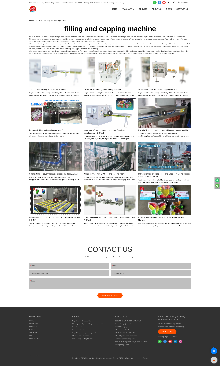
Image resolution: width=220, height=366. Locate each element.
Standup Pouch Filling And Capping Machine (47, 89)
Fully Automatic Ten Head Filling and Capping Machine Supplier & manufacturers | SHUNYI (164, 175)
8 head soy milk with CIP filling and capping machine (105, 174)
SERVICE (143, 9)
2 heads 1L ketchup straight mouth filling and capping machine (163, 130)
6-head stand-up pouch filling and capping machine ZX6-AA (53, 174)
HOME (114, 9)
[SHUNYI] (217, 180)
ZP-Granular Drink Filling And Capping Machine (157, 89)
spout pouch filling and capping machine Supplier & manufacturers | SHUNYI (104, 131)
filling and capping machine (56, 21)
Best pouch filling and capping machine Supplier (49, 130)
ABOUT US (157, 9)
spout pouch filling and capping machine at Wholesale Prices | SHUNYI (54, 218)
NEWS (169, 9)
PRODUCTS (127, 9)
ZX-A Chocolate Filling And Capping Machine (102, 89)
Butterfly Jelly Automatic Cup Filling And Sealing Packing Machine (161, 218)
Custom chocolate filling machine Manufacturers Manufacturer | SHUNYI (109, 218)
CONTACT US (182, 9)
